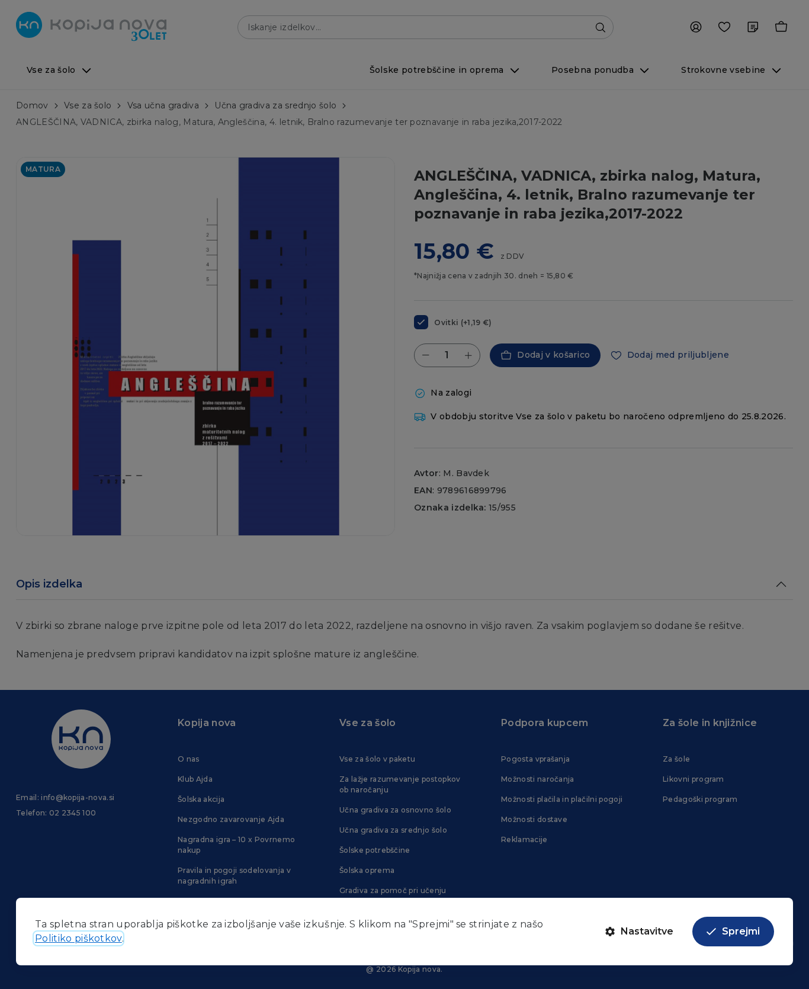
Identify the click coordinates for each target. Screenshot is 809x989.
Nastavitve (647, 931)
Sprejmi (741, 931)
